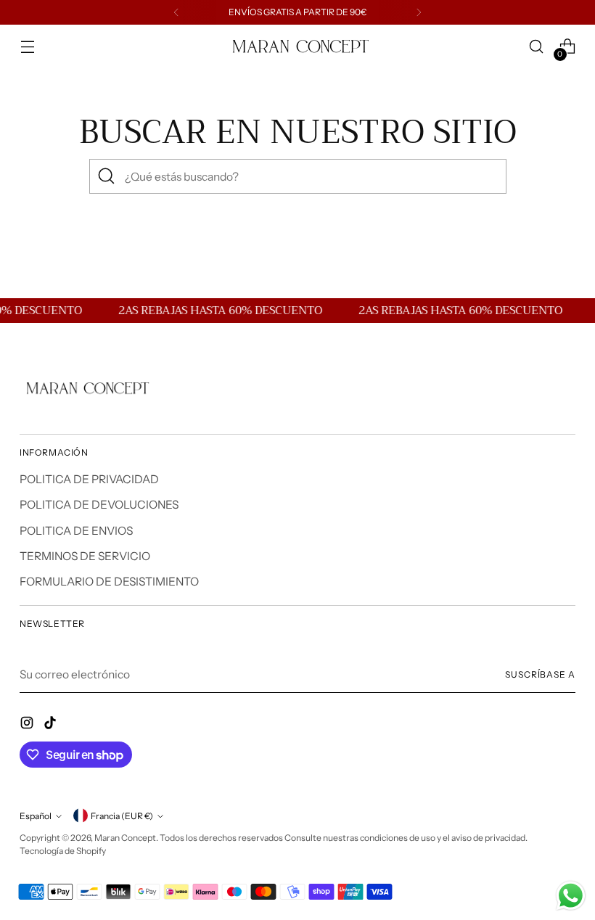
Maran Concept (125, 837)
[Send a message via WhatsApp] (571, 896)
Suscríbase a (540, 674)
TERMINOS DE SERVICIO (85, 556)
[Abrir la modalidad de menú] (27, 47)
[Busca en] (106, 176)
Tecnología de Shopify (63, 850)
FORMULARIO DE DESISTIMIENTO (109, 581)
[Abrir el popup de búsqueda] (536, 47)
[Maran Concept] (297, 47)
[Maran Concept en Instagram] (28, 724)
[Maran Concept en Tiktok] (51, 724)
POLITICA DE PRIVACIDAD (89, 479)
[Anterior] (176, 12)
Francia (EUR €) (122, 815)
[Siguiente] (419, 12)
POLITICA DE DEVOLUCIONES (99, 505)
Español (36, 815)
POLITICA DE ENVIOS (76, 531)
